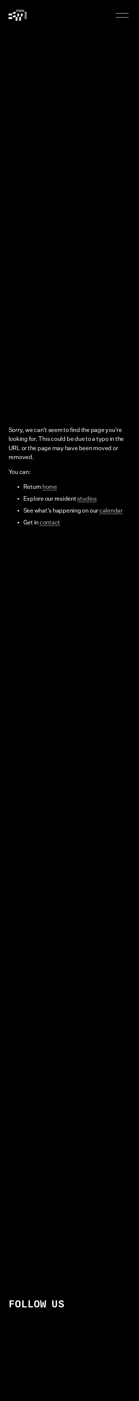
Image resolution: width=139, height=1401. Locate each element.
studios (86, 498)
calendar (111, 510)
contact (50, 522)
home (49, 486)
